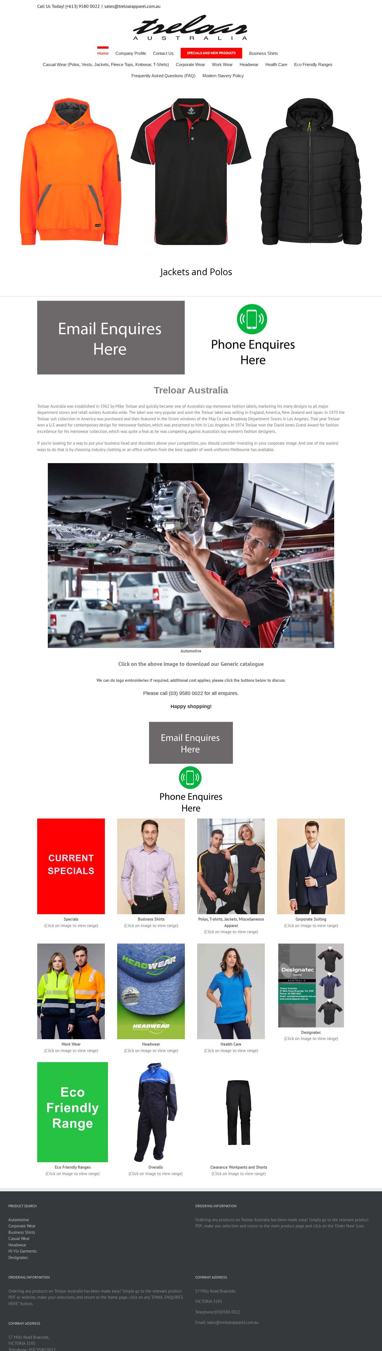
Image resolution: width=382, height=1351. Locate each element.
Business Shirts (21, 1232)
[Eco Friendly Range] (72, 1064)
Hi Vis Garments (22, 1251)
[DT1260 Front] (155, 1064)
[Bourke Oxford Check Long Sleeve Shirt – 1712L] (151, 820)
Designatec (18, 1257)
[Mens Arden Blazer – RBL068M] (311, 820)
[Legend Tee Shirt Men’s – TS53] (231, 820)
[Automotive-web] (191, 465)
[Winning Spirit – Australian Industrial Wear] (71, 945)
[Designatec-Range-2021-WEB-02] (311, 945)
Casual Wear (19, 1238)
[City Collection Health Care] (231, 945)
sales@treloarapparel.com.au (132, 6)
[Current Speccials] (71, 820)
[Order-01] (111, 302)
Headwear (17, 1245)
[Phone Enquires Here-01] (253, 302)
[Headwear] (151, 945)
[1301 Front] (238, 1064)
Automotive (18, 1219)
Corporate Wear (22, 1226)
